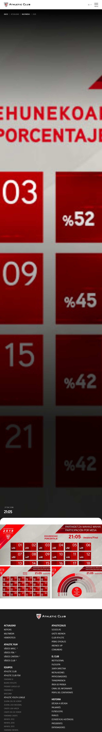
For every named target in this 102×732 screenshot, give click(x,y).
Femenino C (8, 690)
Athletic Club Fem (12, 675)
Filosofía (56, 664)
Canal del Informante (62, 688)
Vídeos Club (9, 660)
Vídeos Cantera (11, 656)
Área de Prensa (59, 684)
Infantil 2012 (9, 719)
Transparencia (58, 680)
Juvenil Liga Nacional (13, 705)
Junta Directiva (59, 668)
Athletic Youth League (14, 697)
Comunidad (57, 649)
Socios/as (56, 629)
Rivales (55, 715)
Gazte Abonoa (58, 633)
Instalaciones (58, 672)
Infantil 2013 (9, 726)
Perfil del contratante (62, 692)
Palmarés (56, 707)
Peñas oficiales (59, 641)
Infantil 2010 (9, 723)
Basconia (8, 693)
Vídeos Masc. (10, 648)
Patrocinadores (59, 676)
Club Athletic (58, 637)
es (89, 5)
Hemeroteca (9, 637)
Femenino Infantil (11, 730)
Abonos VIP (57, 645)
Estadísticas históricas (62, 719)
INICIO (6, 14)
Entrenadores (58, 727)
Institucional (58, 660)
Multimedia (26, 14)
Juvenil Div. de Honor (13, 701)
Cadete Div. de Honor (12, 712)
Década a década (59, 703)
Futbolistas (57, 711)
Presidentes (57, 723)
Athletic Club (10, 671)
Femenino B (8, 679)
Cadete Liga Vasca (11, 708)
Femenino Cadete (11, 715)
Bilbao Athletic (10, 683)
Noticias (8, 629)
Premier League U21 (12, 686)
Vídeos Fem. (9, 652)
